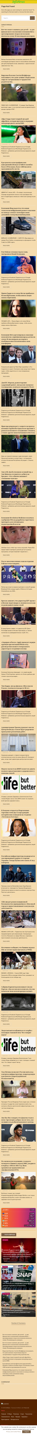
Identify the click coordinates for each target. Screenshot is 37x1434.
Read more (6, 69)
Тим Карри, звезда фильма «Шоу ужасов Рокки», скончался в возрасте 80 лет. (17, 687)
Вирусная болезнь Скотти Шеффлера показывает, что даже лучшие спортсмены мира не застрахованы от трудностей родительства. (18, 78)
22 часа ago (5, 545)
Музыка (5, 1240)
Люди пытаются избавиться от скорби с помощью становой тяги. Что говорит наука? (16, 1033)
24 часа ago (5, 709)
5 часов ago (5, 190)
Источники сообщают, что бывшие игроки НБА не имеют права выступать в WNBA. (17, 949)
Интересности (15, 1419)
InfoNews (18, 1)
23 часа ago (5, 669)
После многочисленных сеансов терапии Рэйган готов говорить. (17, 562)
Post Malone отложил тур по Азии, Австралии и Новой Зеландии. (14, 253)
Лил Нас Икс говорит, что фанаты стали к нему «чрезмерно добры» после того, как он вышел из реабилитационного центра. (17, 1120)
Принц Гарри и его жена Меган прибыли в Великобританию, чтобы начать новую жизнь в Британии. (17, 295)
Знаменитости (5, 1417)
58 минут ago (5, 57)
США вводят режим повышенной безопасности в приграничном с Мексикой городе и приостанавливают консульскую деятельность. (18, 905)
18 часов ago (5, 499)
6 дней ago (6, 1288)
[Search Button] (32, 18)
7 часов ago (5, 235)
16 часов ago (5, 453)
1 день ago (5, 752)
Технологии (28, 1414)
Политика (6, 1293)
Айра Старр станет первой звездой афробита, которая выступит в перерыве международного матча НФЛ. (17, 121)
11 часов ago (5, 318)
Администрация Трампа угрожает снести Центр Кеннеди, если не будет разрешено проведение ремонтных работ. (17, 729)
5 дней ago (6, 1261)
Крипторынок (5, 1419)
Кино (12, 1417)
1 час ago (4, 102)
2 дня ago (5, 1055)
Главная (3, 1414)
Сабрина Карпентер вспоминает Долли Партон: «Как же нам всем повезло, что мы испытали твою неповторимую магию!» (18, 989)
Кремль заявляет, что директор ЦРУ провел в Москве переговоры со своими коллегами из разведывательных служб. (18, 603)
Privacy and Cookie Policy (13, 1432)
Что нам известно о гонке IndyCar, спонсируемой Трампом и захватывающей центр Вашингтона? (16, 1310)
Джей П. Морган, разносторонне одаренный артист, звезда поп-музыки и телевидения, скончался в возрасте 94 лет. (17, 385)
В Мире (5, 1267)
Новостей (26, 1408)
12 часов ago (5, 364)
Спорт (22, 1414)
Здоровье (24, 1417)
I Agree (26, 1432)
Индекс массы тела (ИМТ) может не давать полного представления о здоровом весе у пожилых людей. (18, 771)
